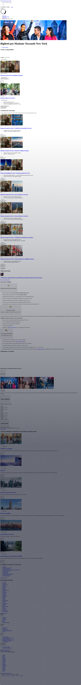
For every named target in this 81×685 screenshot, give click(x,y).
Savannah (4, 604)
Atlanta (4, 599)
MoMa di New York (6, 568)
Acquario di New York (7, 570)
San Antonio (5, 592)
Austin (4, 609)
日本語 (4, 666)
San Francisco (5, 584)
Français (4, 661)
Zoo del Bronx (5, 572)
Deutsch (4, 658)
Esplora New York (3, 577)
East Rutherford (5, 611)
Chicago (4, 585)
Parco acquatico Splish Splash (8, 573)
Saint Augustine (5, 600)
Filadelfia (4, 596)
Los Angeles (5, 586)
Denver (4, 605)
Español (4, 660)
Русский (4, 669)
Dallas (4, 607)
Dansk (4, 657)
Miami (4, 587)
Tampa (4, 602)
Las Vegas (4, 583)
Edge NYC (5, 566)
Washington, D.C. (6, 590)
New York (4, 582)
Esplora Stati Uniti (3, 613)
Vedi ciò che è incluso (4, 78)
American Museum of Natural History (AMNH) (11, 569)
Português (4, 667)
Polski (4, 668)
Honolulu (4, 593)
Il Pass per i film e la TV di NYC (7, 98)
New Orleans (5, 595)
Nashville (4, 597)
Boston (4, 591)
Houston (4, 594)
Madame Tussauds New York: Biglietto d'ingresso (11, 75)
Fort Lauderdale (5, 606)
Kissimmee (5, 608)
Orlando (4, 588)
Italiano (4, 664)
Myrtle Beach (5, 610)
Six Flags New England (7, 574)
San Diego (4, 589)
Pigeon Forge (5, 603)
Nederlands (5, 665)
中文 (3, 671)
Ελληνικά (4, 659)
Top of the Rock (5, 571)
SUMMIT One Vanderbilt (7, 567)
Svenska (4, 670)
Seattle (4, 598)
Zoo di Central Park (6, 575)
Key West (4, 601)
